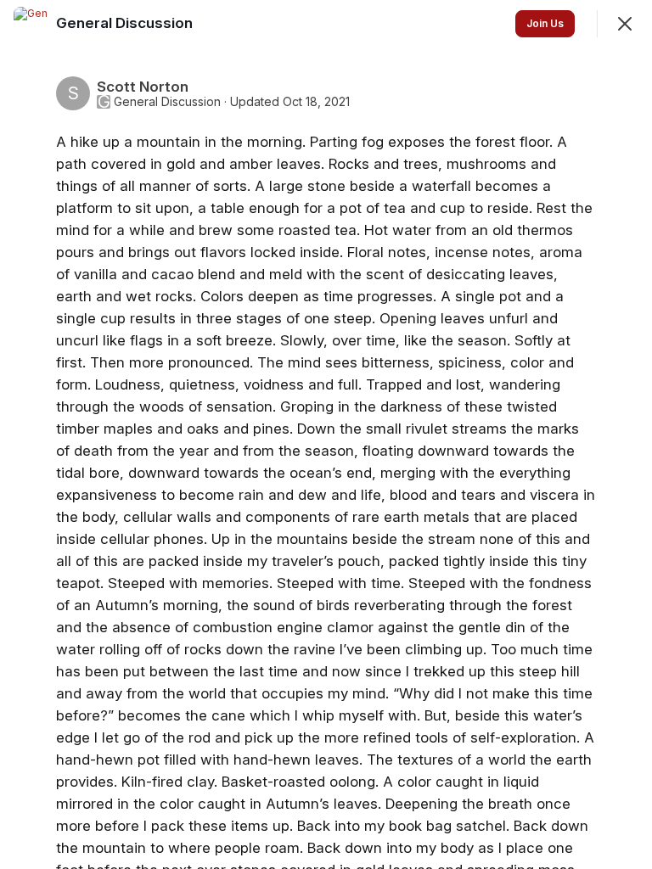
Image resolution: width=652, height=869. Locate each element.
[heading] (126, 23)
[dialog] (326, 434)
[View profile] (31, 24)
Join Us (545, 23)
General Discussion (167, 102)
